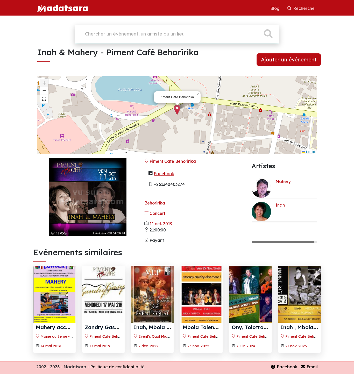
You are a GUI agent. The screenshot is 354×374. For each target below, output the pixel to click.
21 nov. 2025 (296, 346)
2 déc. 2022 (148, 346)
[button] (177, 109)
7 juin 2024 (245, 346)
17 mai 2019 (99, 346)
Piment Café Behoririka (172, 161)
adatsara (67, 7)
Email (312, 366)
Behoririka (154, 203)
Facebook (164, 173)
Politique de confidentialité (117, 366)
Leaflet (310, 151)
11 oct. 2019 (161, 223)
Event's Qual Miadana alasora (164, 336)
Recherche (303, 8)
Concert (156, 213)
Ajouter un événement (288, 59)
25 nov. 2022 (198, 346)
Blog (275, 8)
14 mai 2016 (50, 346)
